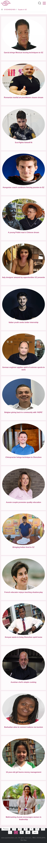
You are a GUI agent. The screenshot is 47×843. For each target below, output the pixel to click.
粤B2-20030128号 (38, 838)
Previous (6, 829)
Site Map (23, 840)
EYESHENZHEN (9, 9)
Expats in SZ (22, 9)
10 (28, 832)
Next (35, 832)
